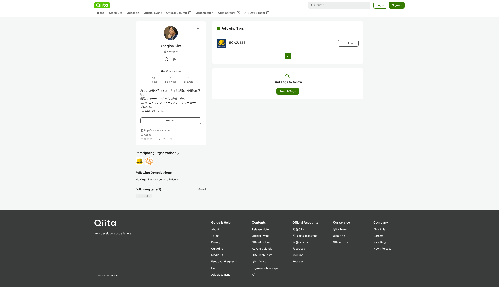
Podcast (297, 261)
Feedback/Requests (224, 261)
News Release (382, 248)
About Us (379, 229)
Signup (397, 5)
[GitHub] (166, 59)
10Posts (154, 80)
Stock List (115, 12)
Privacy (216, 242)
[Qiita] (102, 5)
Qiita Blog (379, 242)
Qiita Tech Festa (262, 255)
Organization (204, 12)
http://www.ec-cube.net (157, 130)
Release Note (260, 229)
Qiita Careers (229, 13)
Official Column (178, 13)
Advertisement (220, 274)
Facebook (298, 248)
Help (214, 268)
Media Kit (217, 255)
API (254, 274)
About (215, 229)
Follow (170, 120)
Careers (378, 235)
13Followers (188, 80)
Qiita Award (259, 261)
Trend (100, 12)
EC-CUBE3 (143, 195)
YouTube (297, 255)
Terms (215, 235)
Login (380, 5)
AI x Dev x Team (256, 13)
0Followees (170, 80)
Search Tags (288, 91)
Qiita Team (340, 229)
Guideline (217, 248)
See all (202, 189)
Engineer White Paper (265, 268)
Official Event (153, 12)
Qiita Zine (339, 235)
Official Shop (341, 242)
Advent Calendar (262, 248)
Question (133, 12)
